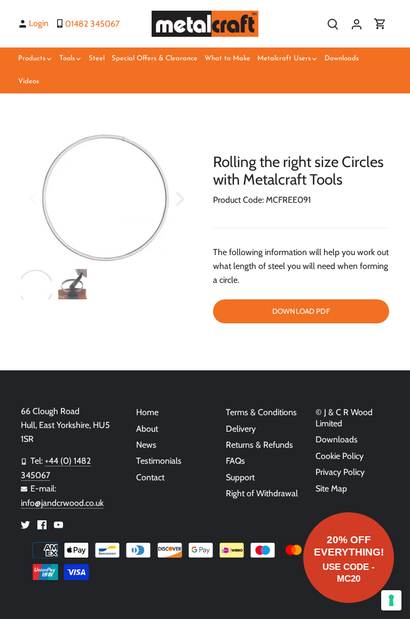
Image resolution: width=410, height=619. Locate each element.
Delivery (241, 429)
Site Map (331, 488)
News (146, 445)
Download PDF (301, 311)
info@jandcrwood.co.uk (62, 503)
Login (39, 23)
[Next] (166, 198)
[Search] (333, 23)
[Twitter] (25, 524)
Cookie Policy (340, 456)
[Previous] (47, 198)
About (147, 429)
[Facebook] (41, 524)
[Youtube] (58, 524)
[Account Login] (356, 23)
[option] (107, 198)
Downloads (337, 439)
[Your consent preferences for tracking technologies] (391, 600)
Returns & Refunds (259, 445)
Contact (150, 477)
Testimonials (159, 461)
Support (240, 477)
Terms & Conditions (261, 412)
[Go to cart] (380, 23)
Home (147, 412)
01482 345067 (92, 24)
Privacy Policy (340, 472)
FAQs (235, 461)
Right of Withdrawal (262, 493)
